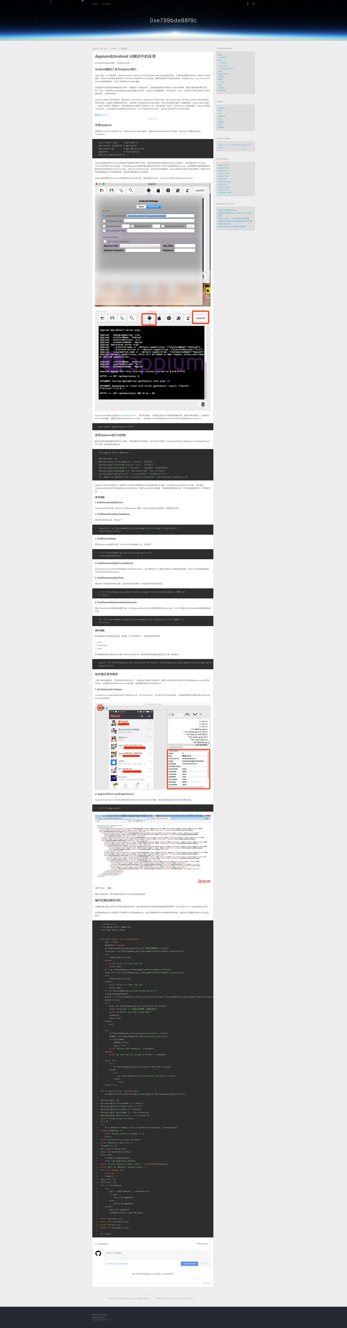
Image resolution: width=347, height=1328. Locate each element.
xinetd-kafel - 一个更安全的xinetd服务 (233, 218)
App (220, 55)
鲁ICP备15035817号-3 (100, 1320)
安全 (220, 119)
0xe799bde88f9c (173, 20)
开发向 (124, 48)
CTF (220, 114)
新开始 (221, 122)
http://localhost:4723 (127, 415)
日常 (223, 82)
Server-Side (223, 66)
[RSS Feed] (248, 3)
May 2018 (222, 171)
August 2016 (223, 176)
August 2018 (223, 168)
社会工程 (221, 90)
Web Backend (223, 74)
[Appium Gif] (153, 114)
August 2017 (223, 173)
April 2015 (222, 184)
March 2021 (223, 165)
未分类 (221, 88)
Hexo (104, 1317)
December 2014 (224, 193)
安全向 (223, 58)
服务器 (221, 127)
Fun (113, 48)
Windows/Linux (227, 69)
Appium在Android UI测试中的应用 (232, 227)
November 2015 (224, 182)
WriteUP (221, 116)
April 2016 (222, 179)
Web (220, 71)
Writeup (221, 77)
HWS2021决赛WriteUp (227, 210)
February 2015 (224, 187)
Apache (221, 108)
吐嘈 (220, 79)
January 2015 (223, 190)
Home (95, 4)
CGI (219, 111)
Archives (106, 4)
